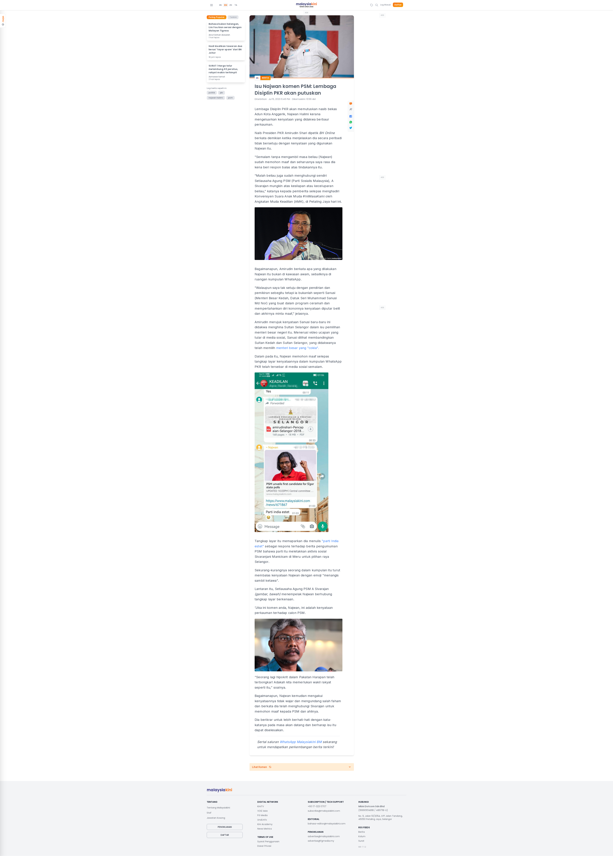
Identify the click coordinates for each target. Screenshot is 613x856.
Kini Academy (264, 824)
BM (225, 5)
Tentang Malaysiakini (218, 807)
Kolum (361, 836)
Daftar (397, 5)
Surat (361, 840)
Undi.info (262, 819)
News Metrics (264, 828)
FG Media (262, 815)
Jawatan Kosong (216, 817)
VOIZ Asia (262, 810)
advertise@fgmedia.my (321, 840)
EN (220, 5)
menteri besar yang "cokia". (297, 348)
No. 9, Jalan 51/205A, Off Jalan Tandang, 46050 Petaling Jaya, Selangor (380, 817)
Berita (361, 831)
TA (236, 5)
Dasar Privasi (264, 846)
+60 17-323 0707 (317, 806)
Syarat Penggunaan (268, 841)
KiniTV (260, 806)
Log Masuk (385, 4)
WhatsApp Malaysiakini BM (301, 742)
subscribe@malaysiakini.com (324, 810)
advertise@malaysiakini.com (324, 836)
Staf (209, 812)
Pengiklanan (225, 827)
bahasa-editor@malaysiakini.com (326, 823)
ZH (230, 5)
